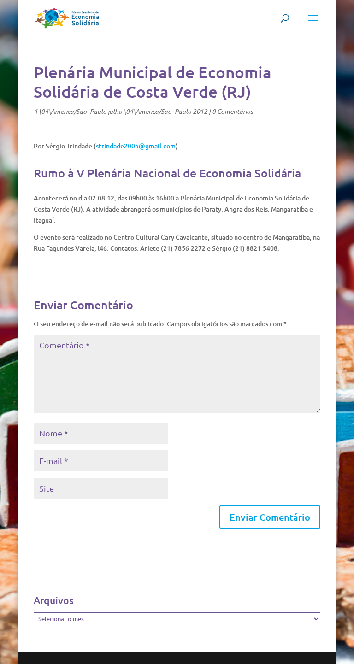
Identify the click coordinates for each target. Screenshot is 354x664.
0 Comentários (232, 111)
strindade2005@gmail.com (136, 145)
